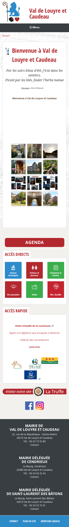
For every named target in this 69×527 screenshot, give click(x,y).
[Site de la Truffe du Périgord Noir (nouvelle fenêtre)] (34, 396)
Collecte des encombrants (34, 340)
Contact (34, 444)
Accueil (6, 35)
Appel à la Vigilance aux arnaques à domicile (34, 332)
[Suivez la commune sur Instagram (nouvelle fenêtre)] (40, 409)
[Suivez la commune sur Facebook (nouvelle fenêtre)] (29, 409)
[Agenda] (34, 246)
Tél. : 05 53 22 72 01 (34, 505)
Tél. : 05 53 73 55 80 (34, 441)
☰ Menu (34, 27)
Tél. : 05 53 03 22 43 (34, 473)
